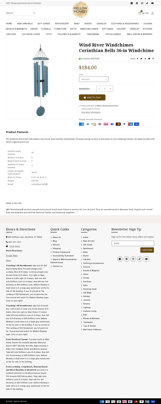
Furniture (87, 281)
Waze (8, 260)
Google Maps (12, 255)
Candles (87, 259)
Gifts (85, 285)
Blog (54, 241)
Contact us (57, 266)
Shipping (56, 248)
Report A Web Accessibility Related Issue (64, 260)
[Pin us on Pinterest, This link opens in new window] (137, 3)
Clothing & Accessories (93, 263)
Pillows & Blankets (91, 318)
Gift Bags (87, 293)
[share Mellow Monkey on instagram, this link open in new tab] (145, 59)
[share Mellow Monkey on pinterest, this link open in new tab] (153, 59)
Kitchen (86, 304)
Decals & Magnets (91, 270)
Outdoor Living (89, 311)
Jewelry (86, 300)
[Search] (34, 13)
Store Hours (15, 246)
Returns (56, 245)
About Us (56, 237)
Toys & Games (89, 326)
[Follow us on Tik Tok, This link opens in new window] (147, 3)
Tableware (88, 322)
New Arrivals (88, 241)
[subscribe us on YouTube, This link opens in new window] (152, 3)
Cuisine (86, 267)
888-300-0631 (14, 242)
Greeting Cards (90, 289)
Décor (85, 274)
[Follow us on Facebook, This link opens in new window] (131, 3)
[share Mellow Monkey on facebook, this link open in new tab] (137, 59)
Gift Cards (87, 245)
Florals (86, 278)
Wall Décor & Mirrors (92, 330)
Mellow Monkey (20, 401)
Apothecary (88, 248)
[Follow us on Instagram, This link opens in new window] (142, 3)
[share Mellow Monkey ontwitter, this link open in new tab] (141, 59)
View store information (90, 112)
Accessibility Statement (63, 256)
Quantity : (85, 88)
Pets (85, 315)
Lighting (87, 307)
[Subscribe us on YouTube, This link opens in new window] (146, 259)
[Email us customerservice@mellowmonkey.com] (149, 59)
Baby (85, 252)
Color (81, 74)
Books (86, 256)
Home (85, 237)
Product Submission (61, 252)
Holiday (86, 296)
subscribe (147, 250)
